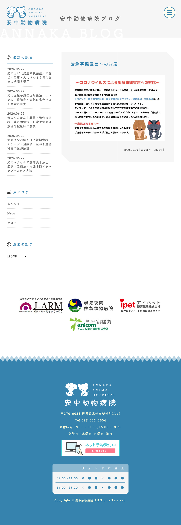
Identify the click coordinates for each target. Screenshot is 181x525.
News (158, 150)
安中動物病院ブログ (91, 18)
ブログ (12, 222)
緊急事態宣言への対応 (94, 64)
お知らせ (13, 203)
